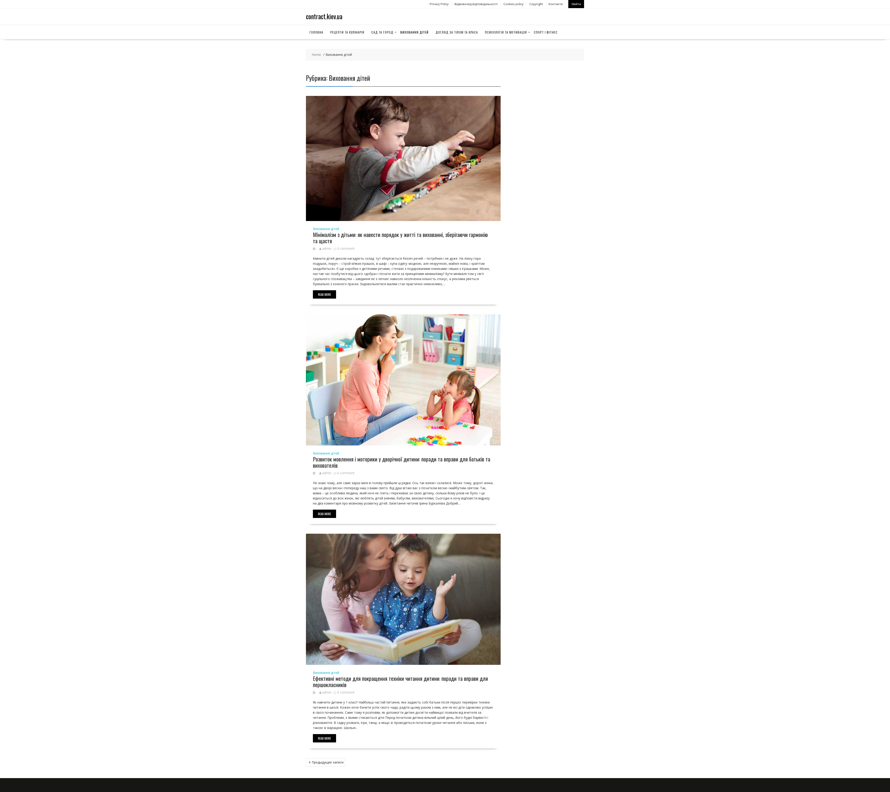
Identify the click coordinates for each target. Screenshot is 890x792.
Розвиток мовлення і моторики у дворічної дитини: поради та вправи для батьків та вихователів (401, 462)
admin (326, 248)
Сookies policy (513, 4)
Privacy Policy (439, 4)
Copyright (536, 4)
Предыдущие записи (327, 762)
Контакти (556, 4)
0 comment (346, 248)
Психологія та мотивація (506, 32)
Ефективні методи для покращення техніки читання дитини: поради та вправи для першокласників (400, 681)
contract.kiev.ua (324, 16)
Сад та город (382, 32)
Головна (316, 32)
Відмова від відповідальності (476, 4)
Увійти (576, 4)
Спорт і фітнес (546, 32)
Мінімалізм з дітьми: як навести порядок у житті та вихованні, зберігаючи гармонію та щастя (400, 237)
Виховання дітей (414, 32)
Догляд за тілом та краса (456, 32)
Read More (324, 294)
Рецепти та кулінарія (347, 32)
